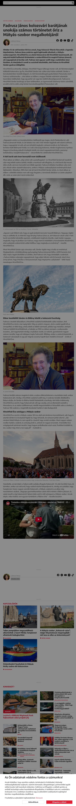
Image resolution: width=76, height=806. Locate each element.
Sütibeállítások (33, 802)
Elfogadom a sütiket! (59, 802)
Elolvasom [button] (39, 798)
